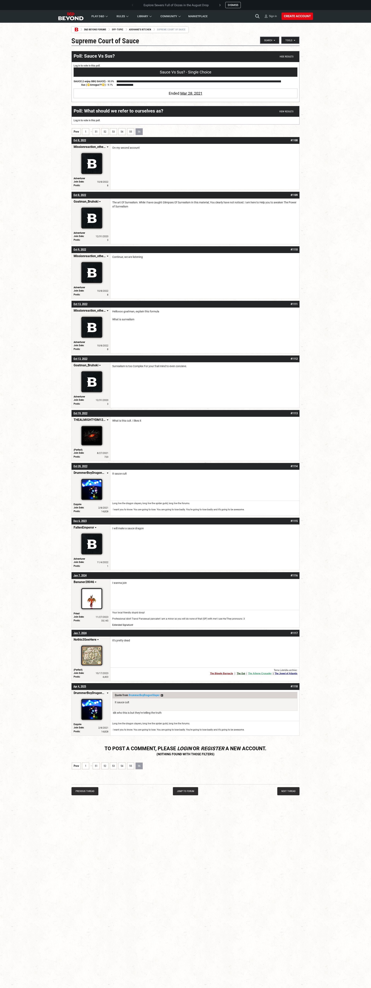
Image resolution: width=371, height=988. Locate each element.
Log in (77, 65)
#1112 (294, 358)
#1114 (294, 466)
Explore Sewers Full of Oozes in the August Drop (176, 5)
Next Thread (288, 791)
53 (113, 131)
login (184, 748)
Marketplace (198, 16)
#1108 (294, 140)
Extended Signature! (122, 625)
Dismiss (233, 5)
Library (142, 16)
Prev (76, 131)
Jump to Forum (185, 791)
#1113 (294, 413)
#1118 (294, 686)
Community (168, 16)
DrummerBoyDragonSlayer (144, 695)
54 (122, 131)
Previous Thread (85, 791)
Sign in (273, 16)
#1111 (294, 304)
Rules (121, 16)
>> (162, 695)
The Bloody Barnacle (221, 673)
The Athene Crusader (260, 673)
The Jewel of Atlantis (286, 673)
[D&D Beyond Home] (70, 16)
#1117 (294, 633)
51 (96, 131)
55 (130, 131)
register (212, 748)
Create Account (297, 16)
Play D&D (97, 16)
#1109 (294, 195)
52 (105, 131)
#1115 (294, 521)
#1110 (294, 249)
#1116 (294, 575)
